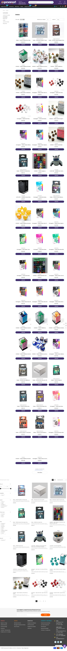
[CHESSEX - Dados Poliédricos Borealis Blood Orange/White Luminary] (23, 448)
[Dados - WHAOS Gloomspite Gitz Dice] (40, 396)
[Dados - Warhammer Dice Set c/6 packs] (40, 370)
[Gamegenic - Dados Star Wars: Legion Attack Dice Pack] (56, 82)
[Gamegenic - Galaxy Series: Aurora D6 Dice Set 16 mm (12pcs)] (40, 448)
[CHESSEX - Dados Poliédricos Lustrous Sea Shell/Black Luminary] (40, 56)
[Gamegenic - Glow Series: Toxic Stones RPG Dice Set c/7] (23, 239)
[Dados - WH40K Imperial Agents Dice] (56, 30)
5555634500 (61, 634)
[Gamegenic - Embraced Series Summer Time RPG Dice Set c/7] (40, 108)
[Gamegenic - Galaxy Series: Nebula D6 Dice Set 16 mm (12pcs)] (23, 134)
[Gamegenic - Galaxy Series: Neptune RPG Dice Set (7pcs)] (40, 134)
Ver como (17, 19)
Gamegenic (40, 91)
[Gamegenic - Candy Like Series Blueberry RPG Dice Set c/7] (40, 187)
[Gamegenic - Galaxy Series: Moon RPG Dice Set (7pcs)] (56, 291)
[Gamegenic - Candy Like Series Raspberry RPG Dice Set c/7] (40, 239)
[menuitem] (8, 15)
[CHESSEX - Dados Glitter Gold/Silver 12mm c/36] (23, 82)
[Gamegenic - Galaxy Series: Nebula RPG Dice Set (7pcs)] (56, 344)
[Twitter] (61, 642)
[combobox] (39, 2)
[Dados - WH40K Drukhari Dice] (23, 396)
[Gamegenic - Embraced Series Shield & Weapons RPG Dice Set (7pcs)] (56, 422)
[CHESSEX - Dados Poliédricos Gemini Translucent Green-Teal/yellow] (23, 344)
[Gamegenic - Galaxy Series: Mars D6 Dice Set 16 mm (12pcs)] (40, 291)
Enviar (45, 614)
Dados (7, 10)
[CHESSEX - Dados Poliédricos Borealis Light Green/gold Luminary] (23, 56)
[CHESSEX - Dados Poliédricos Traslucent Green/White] (40, 318)
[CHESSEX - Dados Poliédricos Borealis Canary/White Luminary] (23, 213)
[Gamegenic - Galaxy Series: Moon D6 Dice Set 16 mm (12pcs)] (40, 213)
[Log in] (63, 6)
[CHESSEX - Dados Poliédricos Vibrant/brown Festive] (56, 56)
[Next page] (45, 601)
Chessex (23, 65)
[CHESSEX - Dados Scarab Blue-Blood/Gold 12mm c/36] (56, 134)
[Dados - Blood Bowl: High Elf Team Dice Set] (40, 30)
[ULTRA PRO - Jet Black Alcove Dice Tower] (23, 187)
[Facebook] (55, 642)
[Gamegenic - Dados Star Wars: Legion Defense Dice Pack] (23, 108)
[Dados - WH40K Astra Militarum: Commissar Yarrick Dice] (23, 370)
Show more (40, 472)
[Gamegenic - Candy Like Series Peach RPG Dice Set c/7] (56, 396)
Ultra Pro (56, 169)
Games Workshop (23, 169)
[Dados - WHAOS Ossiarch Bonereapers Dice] (56, 370)
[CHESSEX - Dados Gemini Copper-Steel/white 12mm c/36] (56, 108)
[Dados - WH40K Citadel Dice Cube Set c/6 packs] (23, 30)
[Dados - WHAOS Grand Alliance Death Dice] (56, 187)
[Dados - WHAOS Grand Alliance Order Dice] (40, 422)
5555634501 (63, 635)
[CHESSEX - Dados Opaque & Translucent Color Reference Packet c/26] (40, 161)
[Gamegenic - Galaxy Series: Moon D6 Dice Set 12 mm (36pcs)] (40, 82)
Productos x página (41, 19)
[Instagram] (58, 642)
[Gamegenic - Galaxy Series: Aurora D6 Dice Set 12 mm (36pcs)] (56, 265)
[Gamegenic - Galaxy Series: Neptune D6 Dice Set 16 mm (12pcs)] (56, 213)
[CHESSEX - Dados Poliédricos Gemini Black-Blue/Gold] (23, 318)
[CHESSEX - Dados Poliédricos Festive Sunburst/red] (56, 318)
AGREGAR (23, 44)
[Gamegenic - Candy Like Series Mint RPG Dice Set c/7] (56, 239)
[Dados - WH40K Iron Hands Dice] (23, 161)
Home (4, 10)
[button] (21, 19)
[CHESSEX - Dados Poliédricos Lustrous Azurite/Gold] (40, 344)
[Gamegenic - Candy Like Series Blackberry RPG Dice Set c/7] (23, 265)
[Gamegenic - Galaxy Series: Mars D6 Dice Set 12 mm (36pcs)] (23, 291)
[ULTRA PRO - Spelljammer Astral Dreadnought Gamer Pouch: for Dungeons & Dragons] (56, 161)
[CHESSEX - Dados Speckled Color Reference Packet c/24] (40, 265)
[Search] (41, 2)
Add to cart (21, 497)
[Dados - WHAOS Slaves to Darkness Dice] (23, 422)
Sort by (54, 19)
